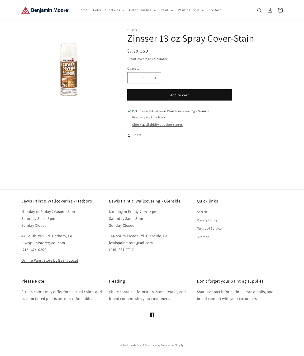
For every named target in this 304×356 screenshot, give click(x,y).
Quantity (133, 69)
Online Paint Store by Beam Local (49, 260)
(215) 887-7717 (121, 249)
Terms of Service (209, 228)
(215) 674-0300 (33, 249)
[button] (108, 10)
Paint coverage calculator (148, 59)
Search (202, 212)
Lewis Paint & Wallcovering (145, 345)
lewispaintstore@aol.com (43, 242)
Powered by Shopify (172, 345)
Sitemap (203, 237)
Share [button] (137, 135)
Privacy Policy (207, 220)
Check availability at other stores (157, 124)
